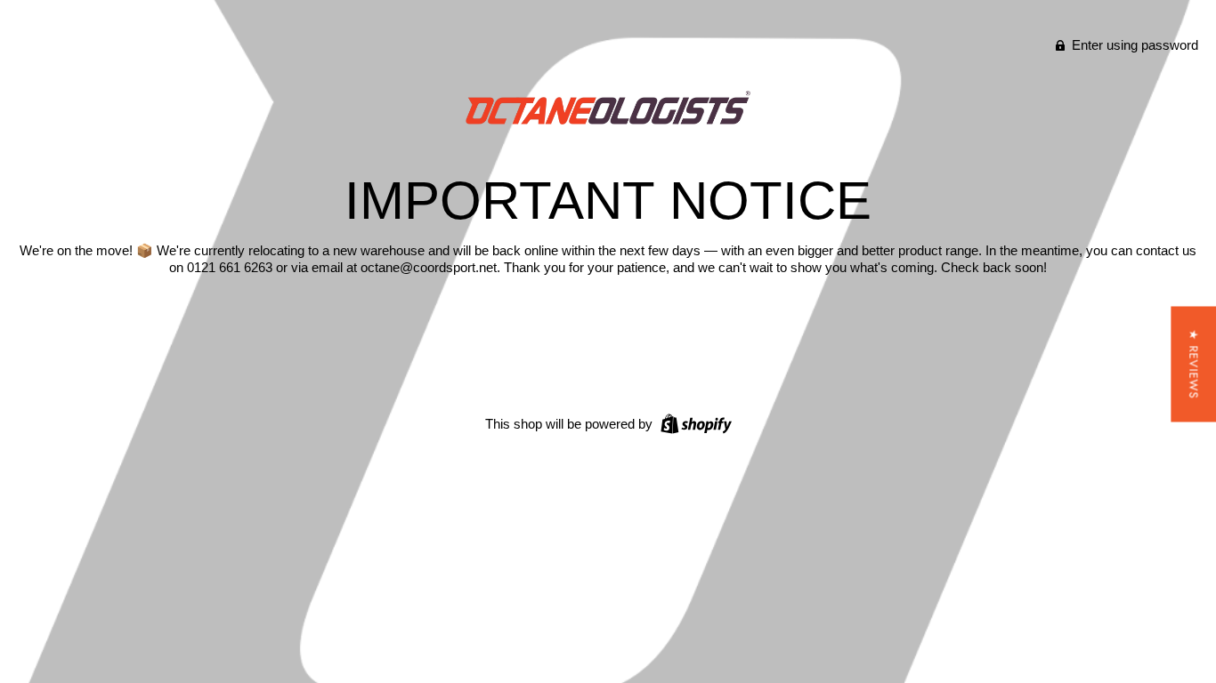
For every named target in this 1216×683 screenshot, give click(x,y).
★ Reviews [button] (1193, 364)
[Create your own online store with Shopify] (694, 422)
